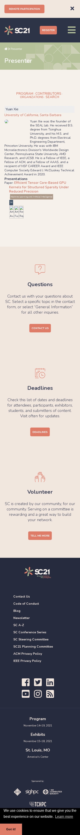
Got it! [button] (11, 829)
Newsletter (21, 618)
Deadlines (40, 432)
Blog (16, 611)
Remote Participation (24, 9)
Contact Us (40, 328)
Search (52, 97)
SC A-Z (18, 625)
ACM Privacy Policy (27, 654)
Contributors (48, 93)
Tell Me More (40, 535)
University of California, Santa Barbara (32, 115)
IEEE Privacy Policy (27, 661)
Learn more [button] (64, 816)
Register (48, 30)
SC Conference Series (29, 632)
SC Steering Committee (30, 639)
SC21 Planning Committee (33, 646)
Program (24, 93)
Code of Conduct (26, 604)
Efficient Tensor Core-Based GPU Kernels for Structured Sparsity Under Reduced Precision (39, 187)
